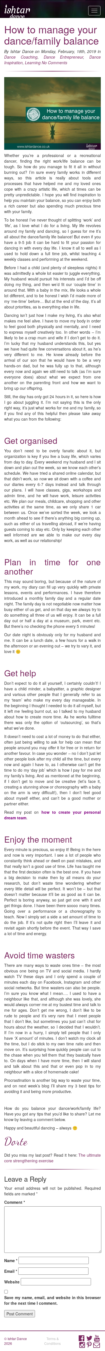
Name (10, 1260)
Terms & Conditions (52, 1341)
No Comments (54, 62)
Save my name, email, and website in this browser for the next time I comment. (52, 1300)
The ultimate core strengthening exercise (52, 1157)
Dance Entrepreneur (63, 57)
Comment (14, 1202)
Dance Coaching (21, 57)
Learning (33, 62)
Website (12, 1282)
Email (10, 1271)
